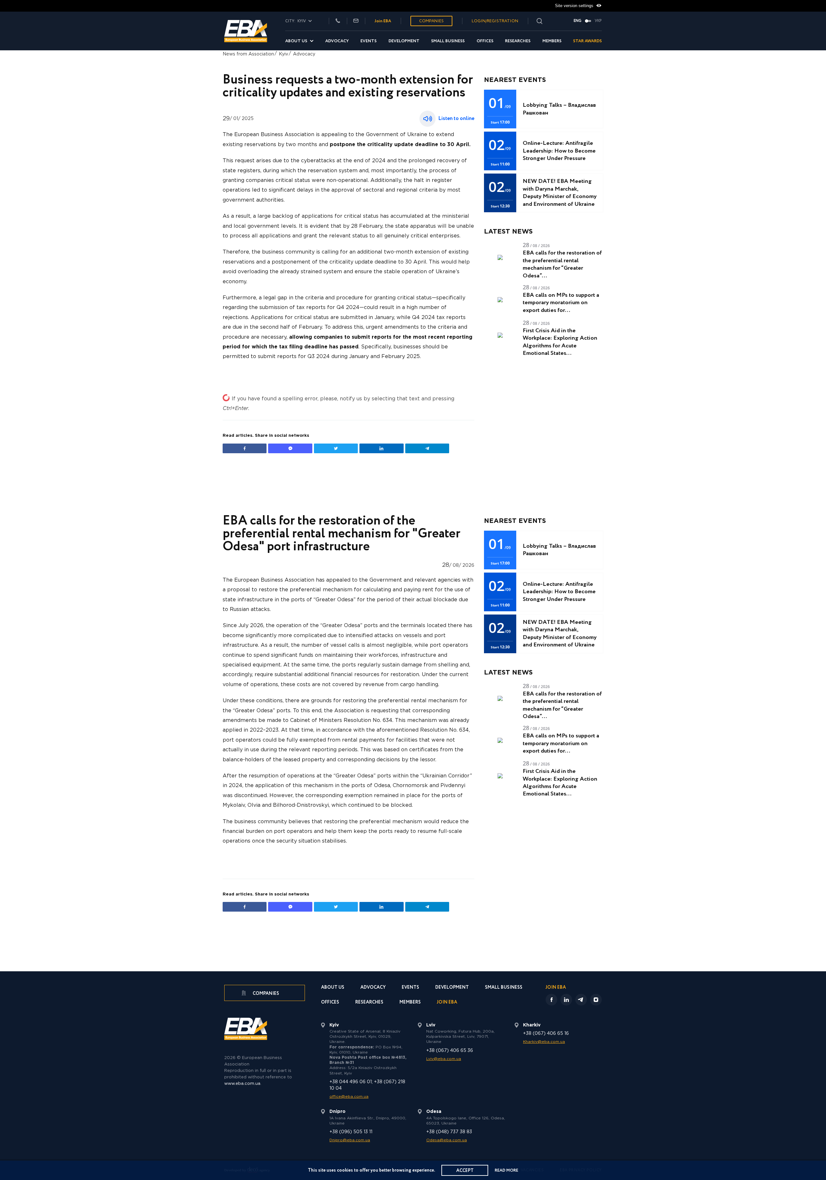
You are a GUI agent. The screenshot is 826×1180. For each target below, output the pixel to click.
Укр (598, 21)
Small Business (448, 41)
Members (551, 41)
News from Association (248, 54)
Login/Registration (495, 21)
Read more (506, 1170)
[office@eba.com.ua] (355, 21)
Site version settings (575, 5)
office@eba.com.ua (348, 1096)
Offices (485, 41)
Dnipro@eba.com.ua (349, 1140)
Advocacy (337, 41)
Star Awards (587, 41)
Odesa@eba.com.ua (446, 1140)
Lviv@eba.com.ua (443, 1059)
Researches (517, 41)
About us (296, 41)
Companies (431, 21)
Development (403, 41)
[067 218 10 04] (337, 21)
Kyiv (283, 54)
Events (368, 41)
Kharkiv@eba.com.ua (544, 1042)
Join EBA (383, 21)
